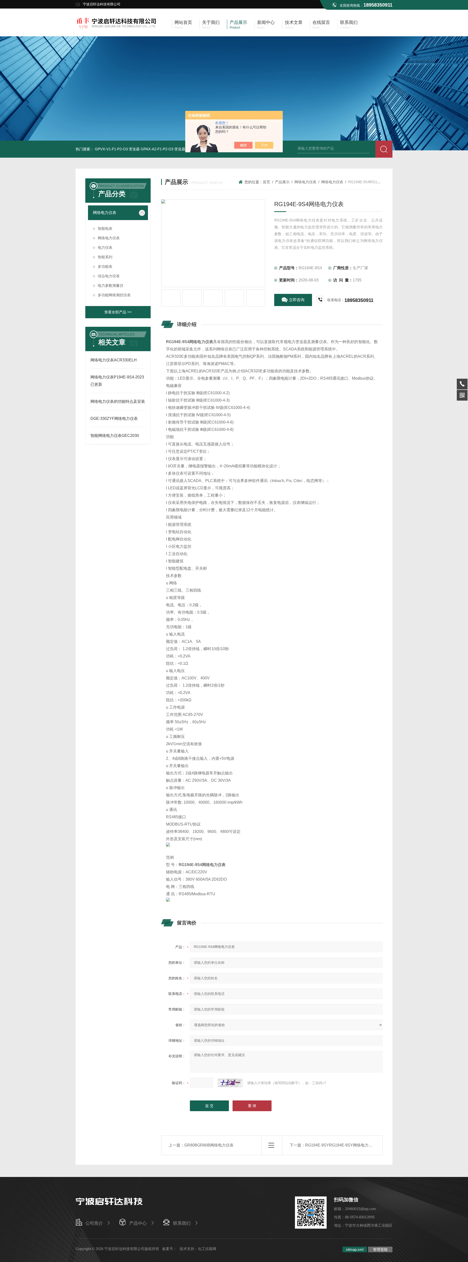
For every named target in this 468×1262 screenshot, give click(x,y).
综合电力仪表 (109, 276)
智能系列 (105, 257)
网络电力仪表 (104, 213)
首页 (266, 182)
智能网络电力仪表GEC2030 (114, 436)
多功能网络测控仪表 (114, 295)
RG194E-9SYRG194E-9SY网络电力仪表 (340, 1145)
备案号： (169, 1249)
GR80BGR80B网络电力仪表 (209, 1145)
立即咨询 (296, 300)
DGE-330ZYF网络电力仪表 (114, 418)
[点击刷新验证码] (230, 1083)
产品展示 (282, 182)
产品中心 (138, 1223)
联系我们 (182, 1223)
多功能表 (105, 266)
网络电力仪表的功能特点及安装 (117, 401)
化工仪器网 (207, 1249)
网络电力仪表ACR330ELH (113, 360)
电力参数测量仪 (110, 285)
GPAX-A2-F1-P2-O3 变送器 (163, 149)
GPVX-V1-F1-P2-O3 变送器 (117, 149)
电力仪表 (105, 247)
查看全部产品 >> (118, 312)
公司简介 (94, 1223)
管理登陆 (380, 1249)
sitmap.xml (354, 1249)
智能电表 (105, 228)
